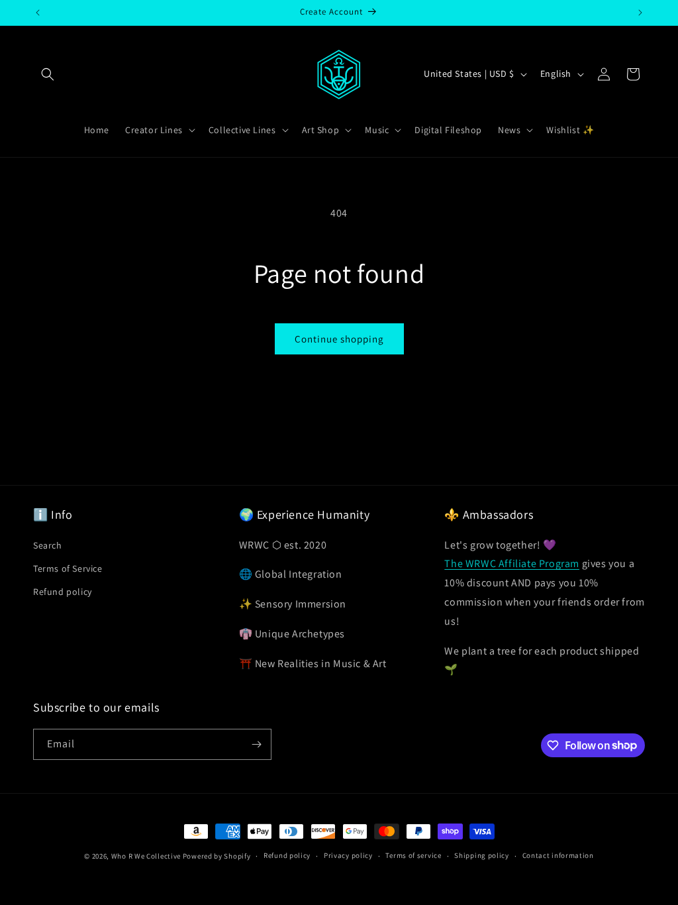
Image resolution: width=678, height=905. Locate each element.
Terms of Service (68, 568)
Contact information (558, 855)
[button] (47, 74)
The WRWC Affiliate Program (511, 563)
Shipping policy (481, 855)
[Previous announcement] (37, 12)
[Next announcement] (640, 12)
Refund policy (62, 592)
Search (47, 545)
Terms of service (413, 855)
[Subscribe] (256, 744)
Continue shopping (339, 339)
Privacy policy (348, 855)
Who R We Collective (146, 856)
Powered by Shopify (217, 856)
